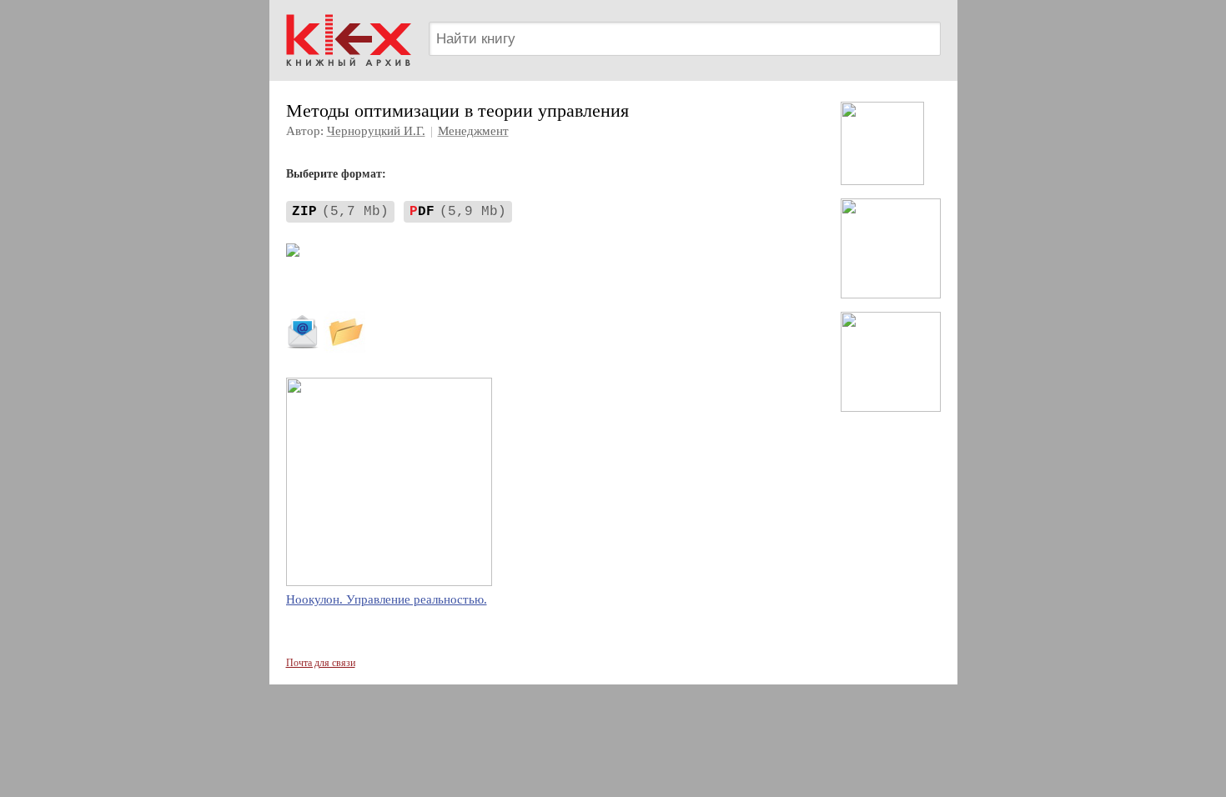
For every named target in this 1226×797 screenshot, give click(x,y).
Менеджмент (473, 131)
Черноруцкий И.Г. (376, 131)
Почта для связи (320, 663)
